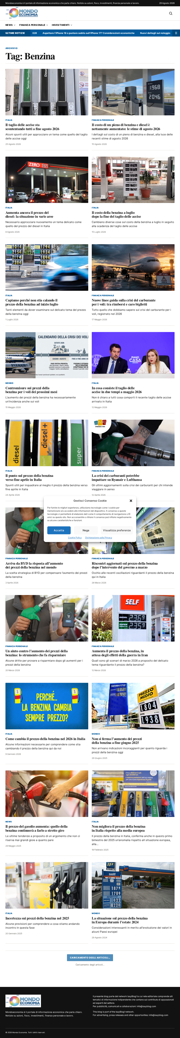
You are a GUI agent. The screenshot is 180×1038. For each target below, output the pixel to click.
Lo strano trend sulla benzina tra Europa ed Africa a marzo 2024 (29, 1007)
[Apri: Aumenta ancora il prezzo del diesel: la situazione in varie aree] (46, 180)
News (9, 25)
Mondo (9, 383)
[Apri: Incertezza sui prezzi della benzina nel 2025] (46, 885)
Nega (86, 530)
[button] (131, 500)
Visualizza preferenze (117, 530)
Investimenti (60, 25)
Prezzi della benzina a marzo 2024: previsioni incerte (131, 1005)
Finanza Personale (32, 25)
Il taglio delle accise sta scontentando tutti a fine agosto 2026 (32, 126)
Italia (8, 120)
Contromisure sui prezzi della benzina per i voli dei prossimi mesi (31, 390)
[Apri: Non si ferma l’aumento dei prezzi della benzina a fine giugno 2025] (133, 706)
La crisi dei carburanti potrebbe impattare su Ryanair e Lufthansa (117, 477)
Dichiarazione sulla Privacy (98, 537)
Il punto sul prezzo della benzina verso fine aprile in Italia (29, 477)
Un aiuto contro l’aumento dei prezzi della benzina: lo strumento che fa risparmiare (36, 653)
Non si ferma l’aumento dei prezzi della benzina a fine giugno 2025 (117, 740)
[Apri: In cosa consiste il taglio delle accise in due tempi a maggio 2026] (133, 355)
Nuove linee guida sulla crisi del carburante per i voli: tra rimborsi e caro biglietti (123, 302)
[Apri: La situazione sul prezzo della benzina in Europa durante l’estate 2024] (133, 885)
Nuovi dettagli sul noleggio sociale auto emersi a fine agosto (140, 33)
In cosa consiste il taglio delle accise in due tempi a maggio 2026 (117, 390)
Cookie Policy (75, 537)
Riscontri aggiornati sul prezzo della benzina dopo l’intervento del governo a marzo (125, 565)
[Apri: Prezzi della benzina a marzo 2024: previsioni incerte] (133, 973)
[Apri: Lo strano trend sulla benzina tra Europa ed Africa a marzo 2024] (46, 973)
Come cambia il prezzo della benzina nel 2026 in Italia (45, 738)
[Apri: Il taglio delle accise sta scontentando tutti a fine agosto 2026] (46, 92)
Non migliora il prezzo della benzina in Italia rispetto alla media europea (118, 828)
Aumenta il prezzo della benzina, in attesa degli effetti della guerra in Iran (120, 653)
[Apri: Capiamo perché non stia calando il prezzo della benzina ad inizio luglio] (46, 267)
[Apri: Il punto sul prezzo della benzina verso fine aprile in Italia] (46, 443)
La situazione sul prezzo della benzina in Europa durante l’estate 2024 (120, 920)
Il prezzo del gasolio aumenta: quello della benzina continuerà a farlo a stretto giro (36, 828)
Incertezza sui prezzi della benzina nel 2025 (37, 918)
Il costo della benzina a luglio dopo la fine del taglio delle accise (116, 214)
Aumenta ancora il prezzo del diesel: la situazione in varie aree (29, 214)
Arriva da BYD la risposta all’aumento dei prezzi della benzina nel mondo (34, 565)
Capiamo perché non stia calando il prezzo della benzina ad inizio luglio (31, 302)
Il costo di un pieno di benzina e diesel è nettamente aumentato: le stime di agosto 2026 (126, 126)
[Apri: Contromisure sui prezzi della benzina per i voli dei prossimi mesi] (46, 355)
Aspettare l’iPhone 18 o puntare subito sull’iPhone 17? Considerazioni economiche (55, 33)
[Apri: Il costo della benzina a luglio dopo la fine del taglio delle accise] (133, 180)
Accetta (59, 530)
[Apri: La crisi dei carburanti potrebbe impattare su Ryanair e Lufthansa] (133, 443)
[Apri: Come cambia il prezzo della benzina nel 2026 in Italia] (46, 706)
